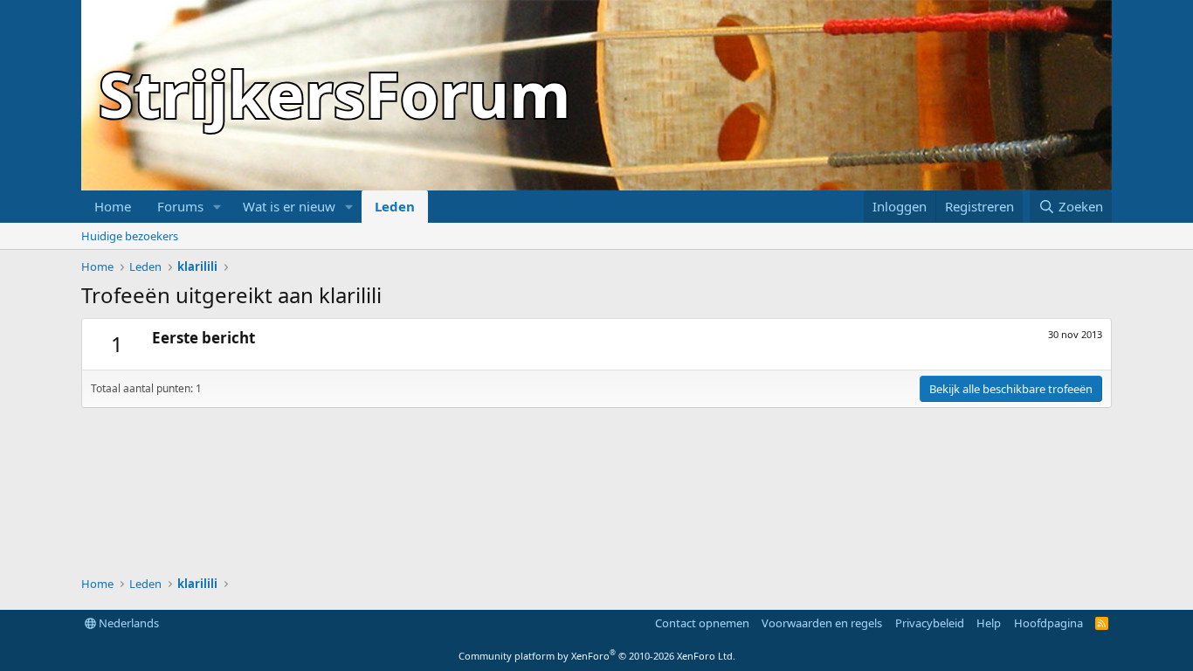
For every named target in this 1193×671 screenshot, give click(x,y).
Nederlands (127, 623)
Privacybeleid (929, 623)
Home (112, 206)
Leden (395, 206)
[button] (217, 206)
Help (988, 623)
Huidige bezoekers (129, 236)
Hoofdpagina (1048, 623)
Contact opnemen (702, 623)
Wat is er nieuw (289, 206)
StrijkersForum (335, 93)
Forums (180, 206)
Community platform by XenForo (597, 655)
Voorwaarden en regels (822, 623)
